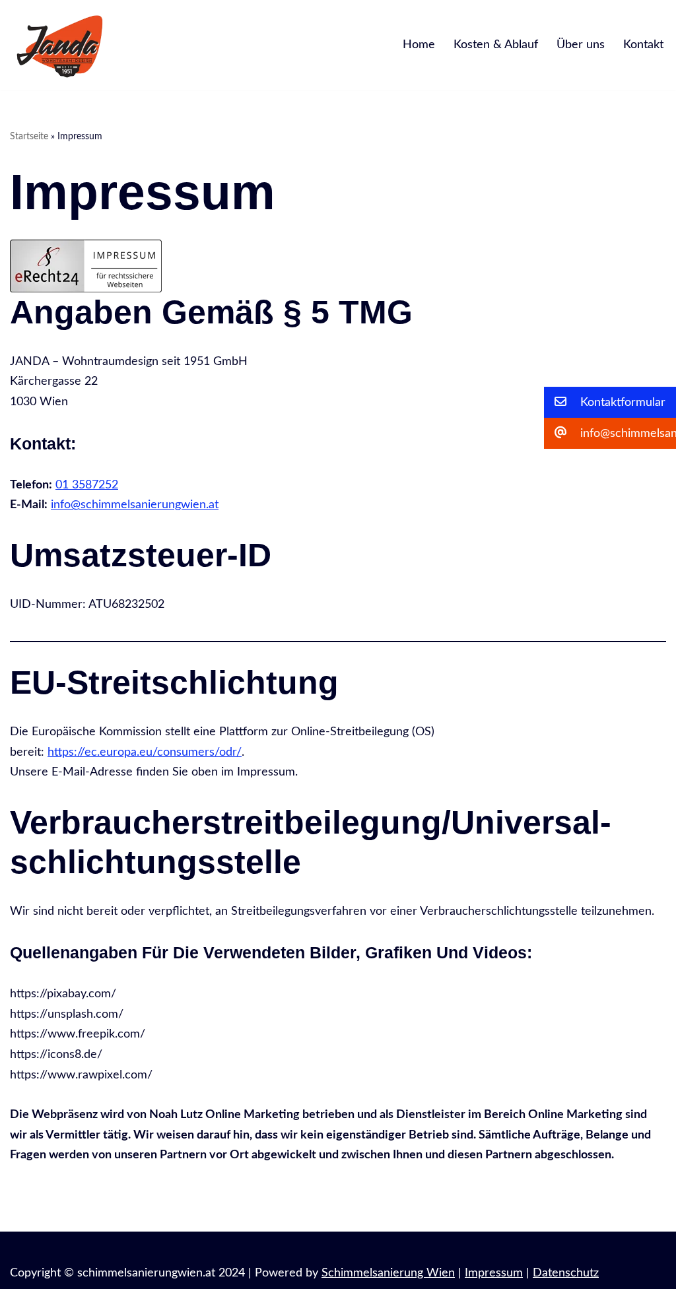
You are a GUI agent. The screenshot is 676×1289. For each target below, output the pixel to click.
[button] (610, 402)
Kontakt (643, 45)
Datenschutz (566, 1273)
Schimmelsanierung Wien (388, 1273)
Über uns (581, 45)
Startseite (29, 136)
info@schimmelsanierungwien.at (135, 505)
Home (419, 45)
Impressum (494, 1273)
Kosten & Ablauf (496, 45)
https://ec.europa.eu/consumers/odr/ (145, 752)
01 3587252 (86, 485)
